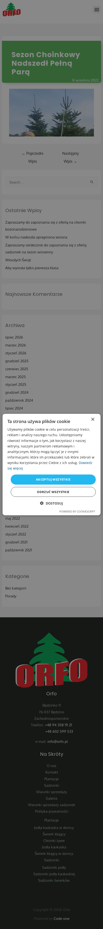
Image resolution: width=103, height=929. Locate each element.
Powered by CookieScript (77, 511)
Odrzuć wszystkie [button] (53, 491)
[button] (51, 503)
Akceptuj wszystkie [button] (53, 479)
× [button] (92, 419)
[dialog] (52, 464)
